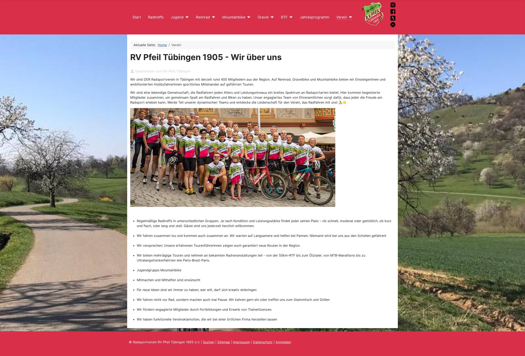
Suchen (208, 342)
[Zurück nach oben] (518, 348)
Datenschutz (263, 342)
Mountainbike (233, 17)
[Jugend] (186, 17)
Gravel (263, 17)
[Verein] (349, 17)
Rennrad (203, 17)
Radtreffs (156, 17)
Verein (341, 17)
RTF (284, 17)
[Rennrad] (212, 17)
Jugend (177, 17)
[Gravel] (271, 17)
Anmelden (283, 342)
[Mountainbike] (247, 17)
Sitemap (223, 342)
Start (136, 17)
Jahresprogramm (314, 17)
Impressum (241, 342)
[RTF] (290, 17)
